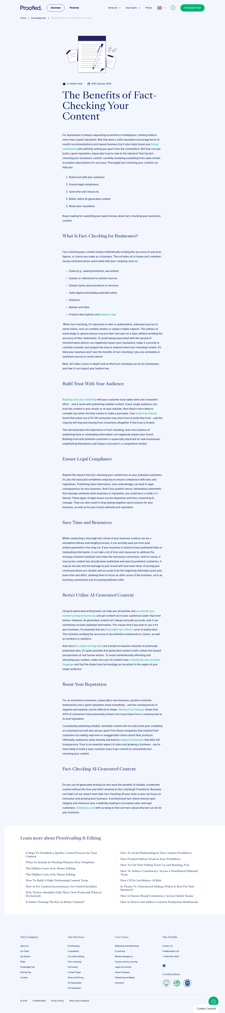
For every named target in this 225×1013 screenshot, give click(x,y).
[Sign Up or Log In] (173, 8)
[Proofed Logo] (31, 8)
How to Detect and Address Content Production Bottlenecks (159, 902)
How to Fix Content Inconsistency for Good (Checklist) (61, 886)
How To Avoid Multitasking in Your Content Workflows (156, 853)
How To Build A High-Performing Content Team (57, 880)
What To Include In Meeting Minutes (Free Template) (60, 862)
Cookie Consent (206, 1009)
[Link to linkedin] (164, 965)
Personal (74, 8)
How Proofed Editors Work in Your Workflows (150, 859)
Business (55, 8)
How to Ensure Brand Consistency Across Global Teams (156, 896)
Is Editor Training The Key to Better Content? (55, 902)
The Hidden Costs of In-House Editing (50, 868)
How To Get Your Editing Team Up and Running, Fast (154, 865)
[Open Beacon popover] (213, 1001)
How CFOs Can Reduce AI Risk (140, 880)
